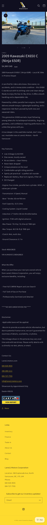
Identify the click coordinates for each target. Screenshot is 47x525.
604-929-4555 (7, 366)
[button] (3, 5)
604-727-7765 (7, 376)
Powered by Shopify (27, 520)
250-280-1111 (7, 371)
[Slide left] (17, 47)
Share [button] (7, 408)
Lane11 (20, 520)
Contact (8, 453)
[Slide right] (29, 47)
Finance (8, 437)
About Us (8, 448)
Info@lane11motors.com (12, 381)
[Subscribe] (39, 500)
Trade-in (8, 442)
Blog (6, 459)
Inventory (8, 431)
